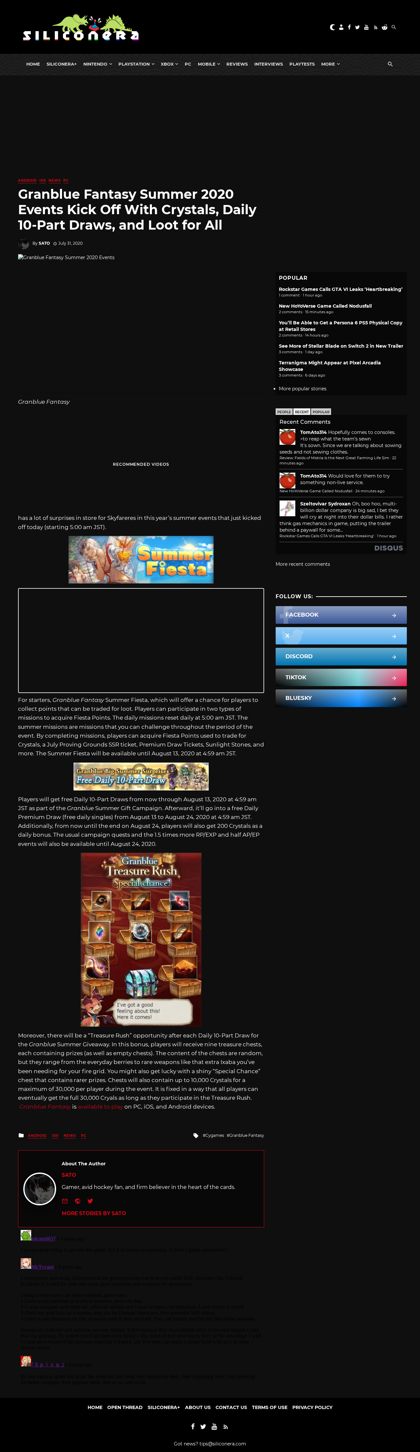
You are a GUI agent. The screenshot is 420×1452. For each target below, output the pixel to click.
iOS (42, 180)
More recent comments (303, 564)
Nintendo (95, 64)
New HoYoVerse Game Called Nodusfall (325, 306)
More (328, 64)
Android (27, 180)
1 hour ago (386, 536)
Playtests (302, 64)
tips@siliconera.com (223, 1444)
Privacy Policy (312, 1407)
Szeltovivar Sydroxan (325, 504)
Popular (321, 412)
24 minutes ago (370, 491)
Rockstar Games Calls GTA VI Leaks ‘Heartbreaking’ (341, 289)
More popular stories (302, 389)
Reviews (237, 64)
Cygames (214, 1135)
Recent (302, 412)
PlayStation (134, 64)
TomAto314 (313, 432)
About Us (198, 1407)
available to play (100, 1106)
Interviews (268, 64)
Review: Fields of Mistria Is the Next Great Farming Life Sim (334, 458)
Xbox (167, 64)
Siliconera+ (62, 64)
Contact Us (231, 1407)
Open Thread (125, 1407)
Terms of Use (269, 1407)
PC (188, 64)
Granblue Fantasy (45, 1106)
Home (33, 64)
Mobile (207, 64)
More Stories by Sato (94, 1213)
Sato (44, 243)
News (55, 180)
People (284, 412)
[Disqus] (141, 1309)
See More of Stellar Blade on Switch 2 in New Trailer (341, 346)
